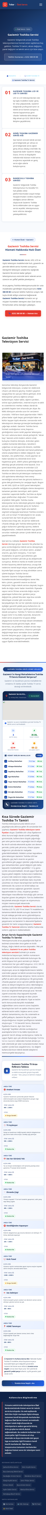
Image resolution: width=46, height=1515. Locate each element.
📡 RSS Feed (36, 1504)
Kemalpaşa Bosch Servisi (11, 1494)
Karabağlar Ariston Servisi (12, 1476)
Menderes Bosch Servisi (33, 1476)
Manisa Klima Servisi (27, 1489)
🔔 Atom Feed (8, 1509)
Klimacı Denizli (8, 1485)
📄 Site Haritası (8, 1504)
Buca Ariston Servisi (23, 1485)
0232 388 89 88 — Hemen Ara (24, 313)
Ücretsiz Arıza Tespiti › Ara (24, 1383)
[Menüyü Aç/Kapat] (40, 4)
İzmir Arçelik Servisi (29, 1467)
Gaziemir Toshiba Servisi (25, 906)
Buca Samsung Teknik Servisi (13, 1472)
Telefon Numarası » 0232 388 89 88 (23, 57)
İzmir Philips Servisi (27, 1481)
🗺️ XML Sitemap (22, 1504)
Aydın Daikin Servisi (9, 1489)
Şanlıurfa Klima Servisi (10, 1467)
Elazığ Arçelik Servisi (10, 1481)
